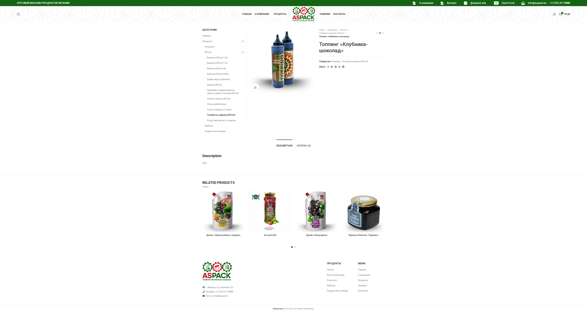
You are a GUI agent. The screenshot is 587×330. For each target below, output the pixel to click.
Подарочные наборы (215, 131)
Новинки (336, 61)
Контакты (363, 291)
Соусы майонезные (216, 104)
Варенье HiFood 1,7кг (217, 63)
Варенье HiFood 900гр (218, 74)
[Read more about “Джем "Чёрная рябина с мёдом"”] (242, 195)
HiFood (343, 30)
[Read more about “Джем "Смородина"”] (336, 195)
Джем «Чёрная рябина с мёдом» (223, 235)
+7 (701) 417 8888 (560, 3)
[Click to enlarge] (255, 87)
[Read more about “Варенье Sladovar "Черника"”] (382, 195)
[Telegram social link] (343, 67)
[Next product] (383, 33)
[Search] (18, 14)
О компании (426, 3)
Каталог (452, 3)
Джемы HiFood (214, 85)
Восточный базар (336, 275)
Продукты (332, 30)
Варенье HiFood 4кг (216, 68)
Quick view (242, 202)
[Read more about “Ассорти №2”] (289, 195)
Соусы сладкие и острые (219, 109)
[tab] (284, 144)
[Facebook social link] (328, 67)
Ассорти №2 (270, 235)
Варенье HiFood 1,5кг (217, 57)
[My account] (554, 14)
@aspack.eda (478, 3)
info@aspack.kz (220, 296)
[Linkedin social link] (339, 67)
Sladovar (209, 126)
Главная (362, 269)
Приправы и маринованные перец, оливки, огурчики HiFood (222, 91)
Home (322, 30)
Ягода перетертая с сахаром (221, 120)
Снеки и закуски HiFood (218, 98)
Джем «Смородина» (317, 235)
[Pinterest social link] (336, 67)
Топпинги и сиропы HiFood (331, 33)
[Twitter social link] (332, 67)
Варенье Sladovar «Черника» (363, 235)
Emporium (210, 47)
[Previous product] (376, 33)
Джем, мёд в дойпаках (218, 79)
